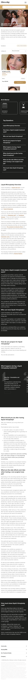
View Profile (20, 82)
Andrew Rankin (18, 253)
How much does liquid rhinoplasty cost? (13, 169)
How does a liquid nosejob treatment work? (14, 131)
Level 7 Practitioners (21, 45)
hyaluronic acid (5, 236)
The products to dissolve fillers (15, 227)
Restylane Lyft (12, 215)
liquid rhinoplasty (8, 209)
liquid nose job (16, 187)
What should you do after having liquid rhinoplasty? (12, 154)
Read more (7, 392)
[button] (14, 8)
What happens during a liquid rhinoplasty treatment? (12, 148)
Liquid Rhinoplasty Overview (11, 125)
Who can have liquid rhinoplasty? (13, 136)
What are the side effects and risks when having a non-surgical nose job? (13, 161)
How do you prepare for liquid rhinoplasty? (12, 141)
